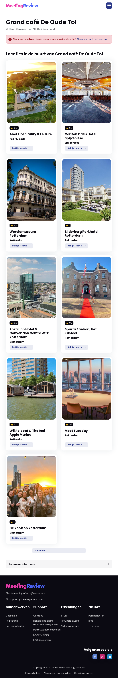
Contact (38, 615)
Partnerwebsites (15, 626)
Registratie (12, 620)
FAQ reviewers (41, 634)
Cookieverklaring (83, 673)
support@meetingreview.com (26, 599)
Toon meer (40, 550)
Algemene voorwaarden (57, 673)
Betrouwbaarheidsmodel (47, 629)
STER (64, 615)
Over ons (93, 626)
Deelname (11, 615)
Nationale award (70, 626)
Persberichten (96, 615)
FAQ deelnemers (42, 640)
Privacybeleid (32, 673)
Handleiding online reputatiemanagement (46, 622)
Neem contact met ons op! (92, 39)
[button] (109, 5)
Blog (90, 620)
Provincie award (70, 620)
